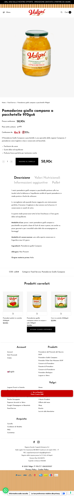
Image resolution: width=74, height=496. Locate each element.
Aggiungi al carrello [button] (13, 314)
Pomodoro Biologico (45, 372)
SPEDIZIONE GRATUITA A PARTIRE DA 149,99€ (52, 2)
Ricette (40, 408)
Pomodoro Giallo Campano (47, 357)
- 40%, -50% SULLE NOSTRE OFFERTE (18, 2)
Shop (40, 405)
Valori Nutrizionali (47, 177)
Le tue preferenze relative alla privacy (45, 493)
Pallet (56, 182)
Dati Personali (12, 355)
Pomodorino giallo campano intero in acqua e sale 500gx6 (36, 320)
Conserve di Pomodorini (46, 369)
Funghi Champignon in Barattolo (18, 405)
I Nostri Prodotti (44, 399)
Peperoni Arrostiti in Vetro (16, 402)
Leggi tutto (37, 314)
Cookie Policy (43, 470)
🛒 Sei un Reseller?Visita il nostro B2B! (37, 393)
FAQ (8, 430)
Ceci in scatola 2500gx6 (59, 318)
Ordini (9, 358)
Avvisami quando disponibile (41, 329)
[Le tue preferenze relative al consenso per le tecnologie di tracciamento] (70, 492)
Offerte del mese (44, 402)
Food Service (12, 102)
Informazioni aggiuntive (31, 182)
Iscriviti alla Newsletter (46, 411)
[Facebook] (34, 442)
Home (4, 102)
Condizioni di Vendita (14, 427)
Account (10, 352)
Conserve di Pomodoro (46, 363)
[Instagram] (38, 442)
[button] (5, 490)
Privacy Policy (31, 470)
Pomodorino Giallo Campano (53, 272)
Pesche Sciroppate (13, 399)
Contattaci (11, 432)
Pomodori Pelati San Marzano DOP (50, 360)
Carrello (10, 424)
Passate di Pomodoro (45, 366)
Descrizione (22, 177)
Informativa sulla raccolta (18, 493)
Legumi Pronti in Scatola (15, 387)
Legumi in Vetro (44, 375)
